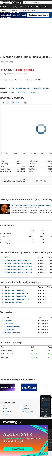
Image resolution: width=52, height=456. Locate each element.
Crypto (30, 7)
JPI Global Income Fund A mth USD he (18, 266)
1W (16, 103)
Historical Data (21, 92)
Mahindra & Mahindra (12, 333)
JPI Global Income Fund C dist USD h (18, 260)
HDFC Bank (8, 324)
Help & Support (28, 412)
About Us (26, 406)
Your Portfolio (7, 412)
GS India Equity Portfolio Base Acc (17, 299)
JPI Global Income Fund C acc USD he (18, 269)
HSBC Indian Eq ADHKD (13, 302)
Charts (38, 7)
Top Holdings (7, 312)
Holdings (32, 92)
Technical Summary (10, 342)
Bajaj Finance (9, 330)
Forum (46, 88)
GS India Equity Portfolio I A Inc (16, 296)
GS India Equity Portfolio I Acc (15, 290)
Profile (12, 92)
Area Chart (7, 102)
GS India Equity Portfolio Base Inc (17, 293)
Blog (4, 406)
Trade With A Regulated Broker (16, 379)
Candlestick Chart (3, 102)
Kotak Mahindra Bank (12, 327)
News (47, 7)
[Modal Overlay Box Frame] (24, 440)
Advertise (26, 409)
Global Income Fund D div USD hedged (18, 263)
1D (13, 103)
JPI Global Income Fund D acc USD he (18, 272)
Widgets (5, 414)
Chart (11, 88)
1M (19, 103)
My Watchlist (19, 7)
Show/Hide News (25, 102)
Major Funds (25, 10)
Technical (37, 88)
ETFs (33, 10)
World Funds (14, 10)
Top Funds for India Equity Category (19, 282)
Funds (4, 10)
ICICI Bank (8, 321)
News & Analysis (23, 88)
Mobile (4, 409)
